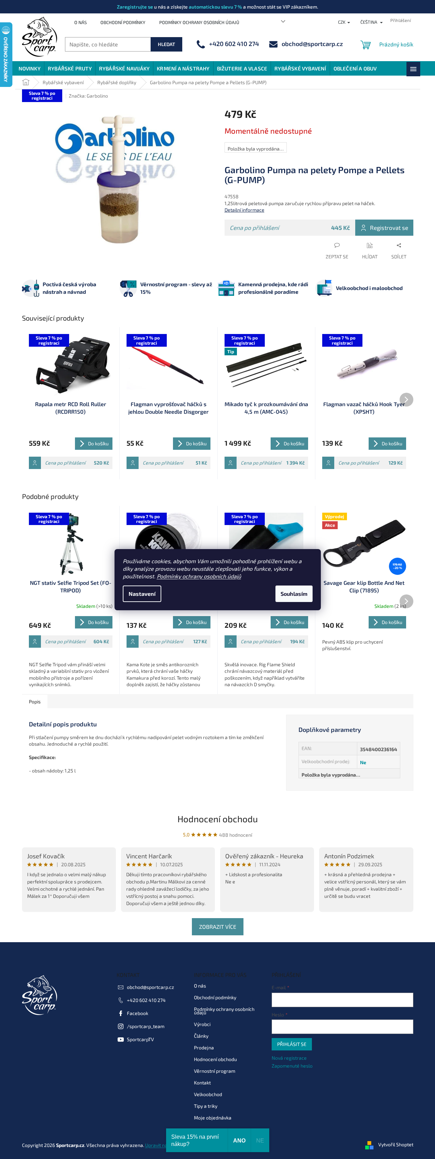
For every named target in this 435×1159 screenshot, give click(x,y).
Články (201, 1036)
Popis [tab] (35, 701)
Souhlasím (294, 593)
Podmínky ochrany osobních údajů (199, 576)
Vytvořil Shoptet (395, 1144)
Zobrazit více (217, 926)
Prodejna (204, 1047)
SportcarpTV (140, 1039)
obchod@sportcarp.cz (150, 987)
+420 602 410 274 (146, 1000)
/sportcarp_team (145, 1026)
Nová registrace (289, 1058)
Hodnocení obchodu (217, 818)
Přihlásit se (291, 1044)
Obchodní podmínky (122, 22)
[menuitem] (29, 68)
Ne (363, 762)
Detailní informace (244, 210)
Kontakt (202, 1082)
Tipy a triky (205, 1106)
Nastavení (142, 593)
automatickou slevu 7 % (215, 7)
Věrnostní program (214, 1071)
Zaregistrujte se (135, 7)
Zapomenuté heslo (292, 1066)
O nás (80, 22)
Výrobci (202, 1024)
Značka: (88, 96)
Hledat (166, 44)
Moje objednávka (212, 1118)
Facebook (137, 1013)
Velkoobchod (208, 1094)
